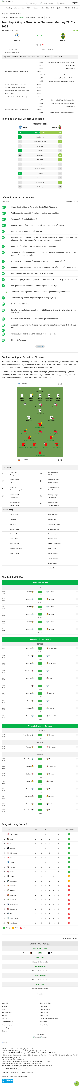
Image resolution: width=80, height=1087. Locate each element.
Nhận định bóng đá (7, 1021)
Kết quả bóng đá (45, 1021)
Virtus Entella (27, 735)
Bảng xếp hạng (30, 17)
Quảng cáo (14, 1072)
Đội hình (23, 56)
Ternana (63, 40)
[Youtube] (28, 1068)
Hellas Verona (14, 904)
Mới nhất (32, 3)
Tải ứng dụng (40, 1034)
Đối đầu (48, 56)
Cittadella (28, 671)
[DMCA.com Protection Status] (7, 1082)
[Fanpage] (19, 1068)
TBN (28, 8)
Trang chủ (5, 1003)
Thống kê (40, 56)
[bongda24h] (2, 8)
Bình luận (75, 8)
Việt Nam (17, 8)
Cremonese (27, 796)
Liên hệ (5, 1072)
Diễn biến (15, 56)
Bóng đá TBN (44, 1012)
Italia (42, 8)
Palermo (12, 867)
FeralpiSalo (27, 759)
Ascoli (51, 781)
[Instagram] (24, 1068)
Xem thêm (40, 994)
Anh (23, 8)
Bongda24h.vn (22, 1076)
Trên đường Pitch (48, 3)
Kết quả (22, 17)
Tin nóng (9, 8)
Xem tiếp (40, 346)
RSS (3, 1068)
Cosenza (28, 686)
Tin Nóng (4, 1006)
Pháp (53, 8)
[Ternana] (63, 38)
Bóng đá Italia (44, 1015)
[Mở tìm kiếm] (75, 3)
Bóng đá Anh (44, 1006)
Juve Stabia (52, 663)
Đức (47, 8)
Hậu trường (5, 1028)
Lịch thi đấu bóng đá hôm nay (49, 1018)
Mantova (51, 693)
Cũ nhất (76, 201)
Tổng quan (6, 56)
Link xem (48, 17)
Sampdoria (27, 810)
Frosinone (28, 708)
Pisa (50, 678)
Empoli (12, 862)
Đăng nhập (75, 3)
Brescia (51, 591)
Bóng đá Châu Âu (45, 1009)
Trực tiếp (40, 17)
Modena (28, 656)
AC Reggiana (53, 648)
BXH (60, 56)
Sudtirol (28, 774)
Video (3, 1009)
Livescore (5, 1031)
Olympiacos (52, 747)
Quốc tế (59, 8)
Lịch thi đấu (14, 17)
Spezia (29, 701)
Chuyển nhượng (7, 1025)
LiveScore (5, 17)
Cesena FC (52, 716)
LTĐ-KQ (67, 8)
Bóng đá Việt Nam (45, 1003)
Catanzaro (52, 766)
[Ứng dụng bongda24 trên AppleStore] (43, 1037)
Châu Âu (35, 8)
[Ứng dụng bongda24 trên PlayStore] (36, 1037)
